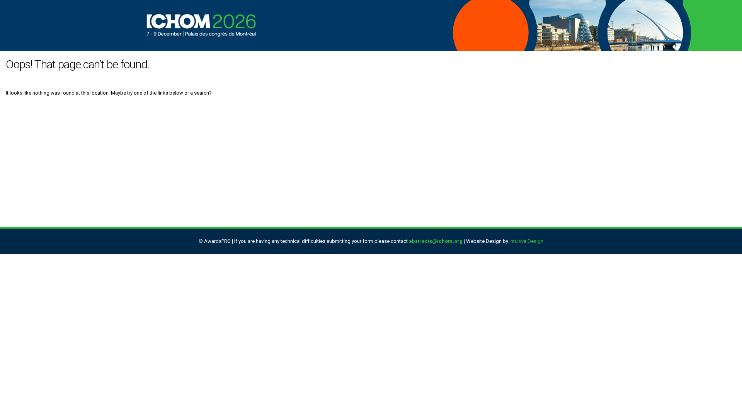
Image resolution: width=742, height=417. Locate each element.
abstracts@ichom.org (436, 241)
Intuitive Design (526, 241)
